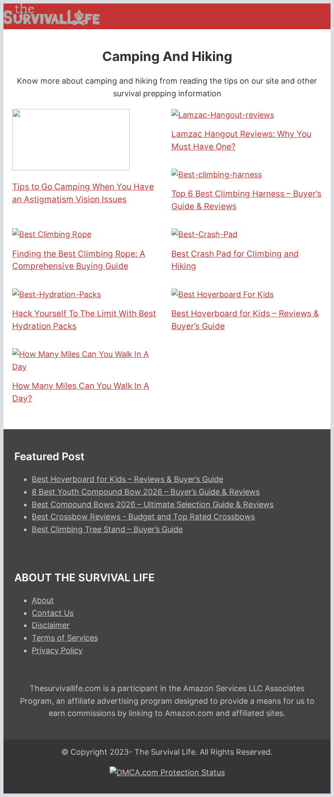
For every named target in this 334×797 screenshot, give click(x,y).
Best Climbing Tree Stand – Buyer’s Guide (107, 529)
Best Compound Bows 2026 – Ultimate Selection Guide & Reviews (153, 504)
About (43, 600)
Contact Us (52, 612)
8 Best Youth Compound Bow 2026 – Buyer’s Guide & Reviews (146, 491)
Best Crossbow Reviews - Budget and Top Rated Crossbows (143, 516)
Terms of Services (65, 637)
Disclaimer (51, 625)
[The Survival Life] (51, 22)
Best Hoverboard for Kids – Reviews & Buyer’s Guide (127, 479)
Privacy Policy (57, 650)
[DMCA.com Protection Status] (167, 772)
